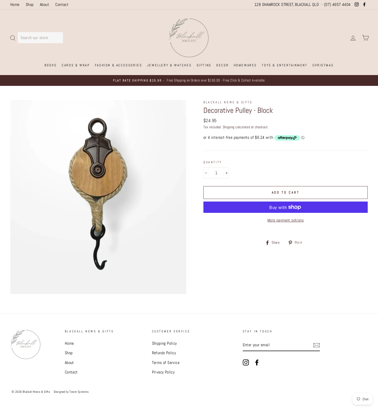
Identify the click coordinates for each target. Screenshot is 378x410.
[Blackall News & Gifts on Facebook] (257, 362)
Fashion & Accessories (118, 65)
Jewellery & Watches (169, 65)
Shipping (229, 127)
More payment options (285, 220)
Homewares (245, 65)
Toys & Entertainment (284, 65)
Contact (61, 4)
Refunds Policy (164, 353)
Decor (222, 65)
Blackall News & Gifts (228, 102)
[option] (189, 80)
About (44, 4)
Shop (30, 4)
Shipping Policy (164, 343)
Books (50, 65)
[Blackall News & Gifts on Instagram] (246, 362)
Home (15, 4)
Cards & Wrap (76, 65)
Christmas (323, 65)
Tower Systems (79, 391)
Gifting (204, 65)
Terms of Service (165, 362)
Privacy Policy (163, 372)
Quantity (212, 162)
